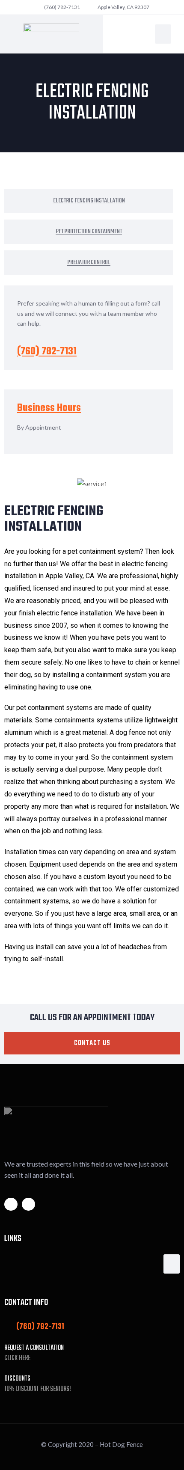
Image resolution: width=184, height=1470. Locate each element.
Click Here (17, 1358)
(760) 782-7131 (47, 351)
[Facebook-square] (11, 1204)
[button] (163, 34)
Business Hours (49, 408)
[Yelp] (28, 1204)
